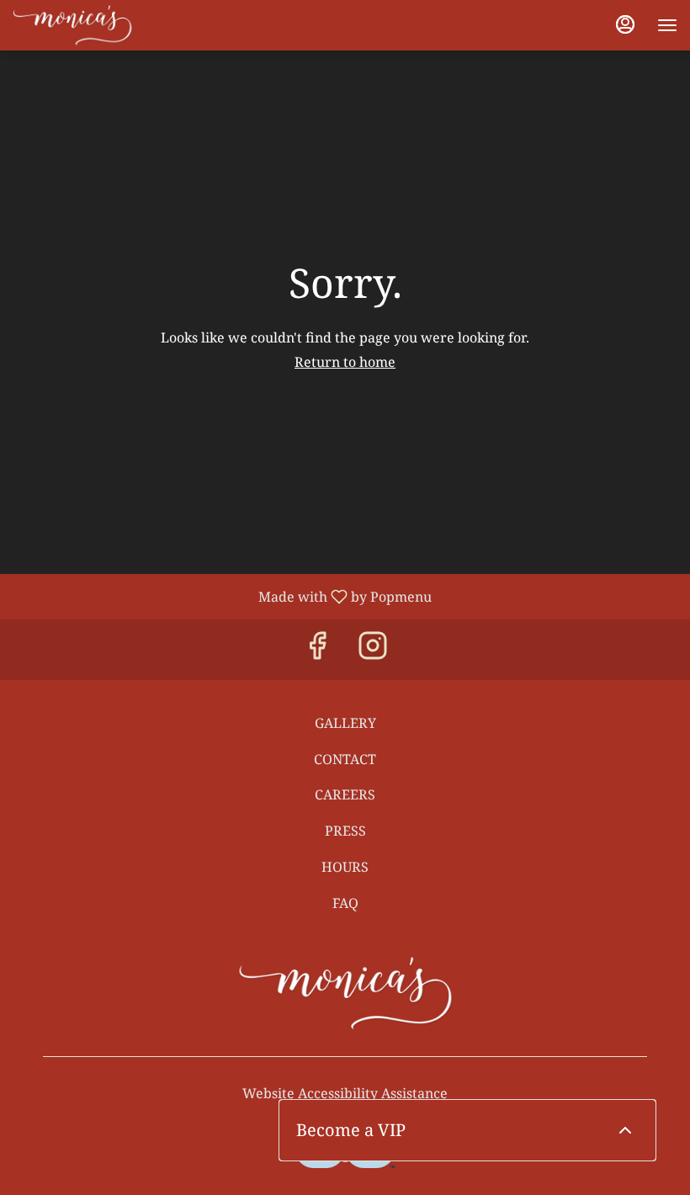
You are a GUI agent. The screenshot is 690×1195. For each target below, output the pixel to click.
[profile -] (625, 24)
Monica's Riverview (345, 993)
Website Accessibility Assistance (345, 1093)
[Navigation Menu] (667, 25)
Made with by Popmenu (222, 596)
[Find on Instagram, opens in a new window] (373, 649)
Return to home (345, 362)
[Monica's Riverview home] (88, 25)
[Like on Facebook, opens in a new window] (317, 649)
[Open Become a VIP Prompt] (625, 1130)
